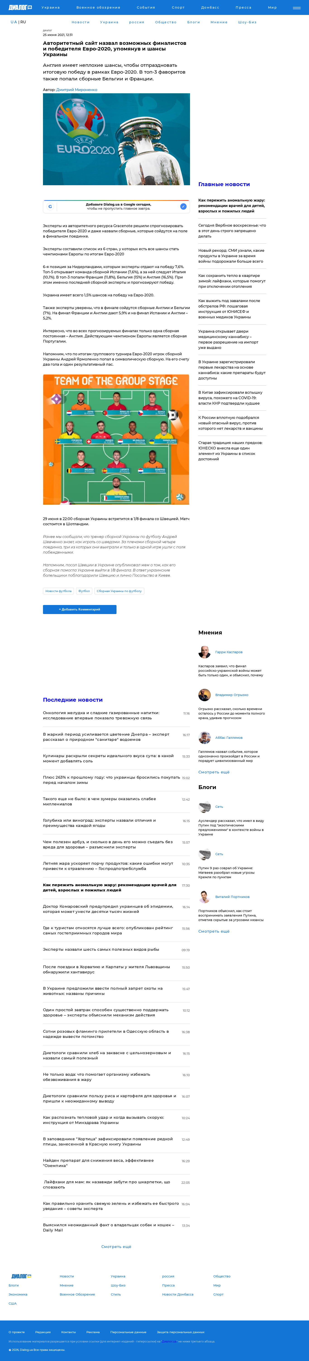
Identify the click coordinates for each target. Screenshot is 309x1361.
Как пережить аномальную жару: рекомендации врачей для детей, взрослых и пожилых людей (231, 205)
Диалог (47, 30)
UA (14, 22)
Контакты (68, 1332)
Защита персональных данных (180, 1332)
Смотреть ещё (116, 1247)
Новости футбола (58, 591)
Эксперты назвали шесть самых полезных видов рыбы (101, 949)
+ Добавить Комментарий (79, 609)
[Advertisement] (116, 651)
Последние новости (73, 699)
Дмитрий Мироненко (76, 90)
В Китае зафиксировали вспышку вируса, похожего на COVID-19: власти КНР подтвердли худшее (230, 398)
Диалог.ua (169, 1341)
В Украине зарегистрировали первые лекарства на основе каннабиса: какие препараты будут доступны (232, 370)
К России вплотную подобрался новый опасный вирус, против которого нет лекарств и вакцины (230, 423)
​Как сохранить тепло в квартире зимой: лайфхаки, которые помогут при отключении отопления (232, 281)
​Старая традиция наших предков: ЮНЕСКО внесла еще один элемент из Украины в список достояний (230, 451)
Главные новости (224, 184)
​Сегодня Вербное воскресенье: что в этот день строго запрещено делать (232, 230)
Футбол (84, 591)
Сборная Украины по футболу (119, 591)
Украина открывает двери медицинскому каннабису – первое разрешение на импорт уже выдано (228, 339)
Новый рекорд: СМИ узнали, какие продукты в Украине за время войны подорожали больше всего (231, 256)
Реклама (93, 1332)
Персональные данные (128, 1332)
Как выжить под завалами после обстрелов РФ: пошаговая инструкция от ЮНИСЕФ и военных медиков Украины (229, 309)
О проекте (17, 1332)
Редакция (43, 1332)
